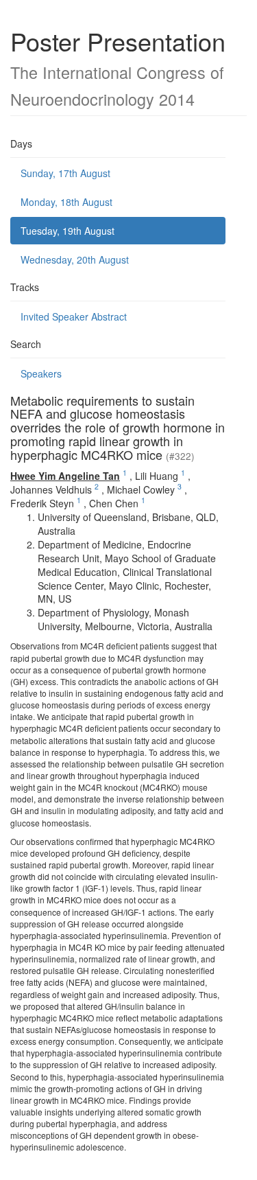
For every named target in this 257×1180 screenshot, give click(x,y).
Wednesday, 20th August (75, 259)
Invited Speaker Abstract (74, 316)
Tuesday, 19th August (67, 231)
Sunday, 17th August (65, 173)
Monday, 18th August (66, 202)
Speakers (41, 373)
